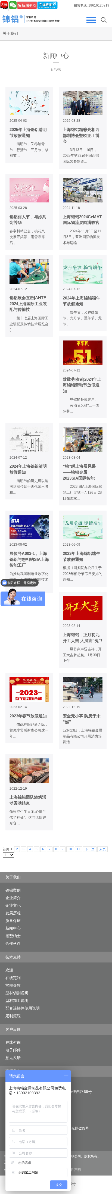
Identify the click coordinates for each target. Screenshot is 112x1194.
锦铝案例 (13, 890)
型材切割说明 (16, 993)
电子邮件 (13, 1050)
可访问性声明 (71, 1170)
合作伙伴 (13, 943)
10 (70, 849)
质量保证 (13, 920)
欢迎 (9, 970)
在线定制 (13, 978)
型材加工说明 (16, 1000)
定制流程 (13, 1016)
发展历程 (13, 913)
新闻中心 (13, 928)
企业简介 (13, 898)
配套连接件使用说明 (22, 1008)
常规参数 (13, 985)
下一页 (90, 849)
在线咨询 (13, 1042)
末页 (102, 849)
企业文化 (13, 905)
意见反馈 (13, 1057)
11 (78, 849)
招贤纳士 (13, 936)
